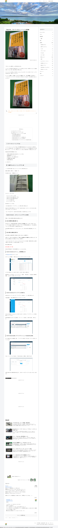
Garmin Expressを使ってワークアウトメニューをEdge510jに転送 (22, 139)
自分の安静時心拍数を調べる (17, 134)
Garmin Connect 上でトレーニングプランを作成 (19, 133)
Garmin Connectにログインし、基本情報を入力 (19, 137)
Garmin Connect (9, 254)
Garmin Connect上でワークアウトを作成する (19, 138)
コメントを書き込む (21, 515)
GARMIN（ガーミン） (8, 378)
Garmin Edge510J (14, 378)
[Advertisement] (21, 63)
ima (6, 485)
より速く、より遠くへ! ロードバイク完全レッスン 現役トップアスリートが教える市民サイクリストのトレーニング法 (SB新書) (22, 112)
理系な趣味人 (8, 499)
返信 (35, 497)
